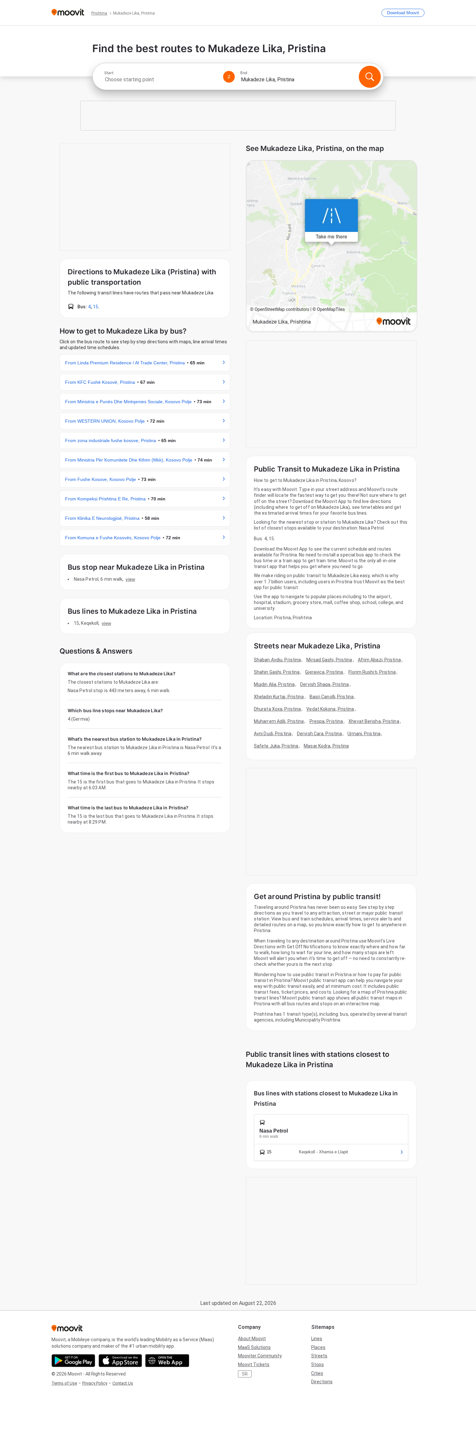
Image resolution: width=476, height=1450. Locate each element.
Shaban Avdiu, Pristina (277, 659)
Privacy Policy (94, 1383)
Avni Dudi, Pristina (272, 733)
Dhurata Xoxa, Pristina (277, 709)
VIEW (130, 579)
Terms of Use (64, 1383)
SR (245, 1373)
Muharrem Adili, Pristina (279, 721)
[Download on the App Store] (120, 1360)
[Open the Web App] (167, 1360)
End (243, 73)
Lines (316, 1338)
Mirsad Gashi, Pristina (329, 659)
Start (108, 73)
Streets (319, 1355)
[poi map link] (331, 246)
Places (318, 1347)
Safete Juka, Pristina (276, 745)
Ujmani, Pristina (363, 733)
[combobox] (161, 79)
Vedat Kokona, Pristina (330, 709)
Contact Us (122, 1383)
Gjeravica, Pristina (324, 672)
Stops (317, 1364)
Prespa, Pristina (326, 721)
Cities (317, 1373)
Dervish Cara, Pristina (319, 733)
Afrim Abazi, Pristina (379, 659)
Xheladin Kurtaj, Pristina (279, 696)
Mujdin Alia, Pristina (274, 684)
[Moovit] (67, 13)
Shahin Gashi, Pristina (277, 672)
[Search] (370, 77)
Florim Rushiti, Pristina (371, 672)
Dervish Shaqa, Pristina (324, 684)
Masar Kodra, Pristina (326, 745)
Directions (322, 1381)
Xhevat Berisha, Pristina (373, 721)
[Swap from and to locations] (229, 77)
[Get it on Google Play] (73, 1360)
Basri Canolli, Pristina (332, 696)
